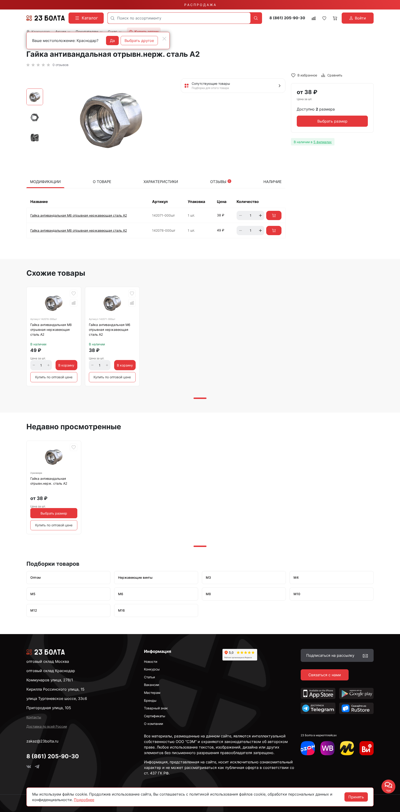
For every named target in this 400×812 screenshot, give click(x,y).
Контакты (33, 717)
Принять (356, 797)
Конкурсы (152, 669)
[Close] (164, 38)
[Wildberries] (327, 748)
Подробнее (84, 799)
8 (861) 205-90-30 (287, 18)
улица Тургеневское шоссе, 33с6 (56, 698)
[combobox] (179, 18)
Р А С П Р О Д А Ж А (200, 5)
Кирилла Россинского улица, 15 (55, 689)
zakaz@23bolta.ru (42, 741)
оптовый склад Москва (47, 661)
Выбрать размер (332, 121)
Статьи (149, 677)
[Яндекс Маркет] (347, 748)
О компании (153, 724)
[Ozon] (308, 748)
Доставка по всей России (46, 726)
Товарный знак (156, 708)
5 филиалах (322, 142)
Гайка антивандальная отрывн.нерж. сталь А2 (48, 481)
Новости (150, 662)
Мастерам (152, 693)
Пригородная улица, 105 (48, 707)
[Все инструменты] (366, 748)
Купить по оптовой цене (53, 377)
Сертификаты (154, 716)
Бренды (150, 700)
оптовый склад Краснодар (50, 670)
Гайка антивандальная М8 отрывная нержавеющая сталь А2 (78, 230)
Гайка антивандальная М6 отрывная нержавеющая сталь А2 (78, 215)
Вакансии (151, 685)
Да (112, 40)
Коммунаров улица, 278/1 (49, 680)
